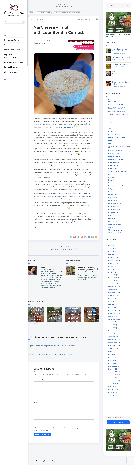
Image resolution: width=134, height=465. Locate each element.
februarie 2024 (113, 278)
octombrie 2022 (113, 316)
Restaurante (112, 218)
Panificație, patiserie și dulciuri (117, 192)
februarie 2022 (113, 331)
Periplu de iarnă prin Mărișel (117, 112)
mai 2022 (111, 322)
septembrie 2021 (113, 346)
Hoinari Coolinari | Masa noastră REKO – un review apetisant (55, 346)
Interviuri (111, 177)
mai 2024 (111, 272)
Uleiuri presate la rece (115, 230)
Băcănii (110, 132)
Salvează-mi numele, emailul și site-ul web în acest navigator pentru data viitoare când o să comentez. (62, 429)
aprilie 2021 (112, 360)
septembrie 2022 (113, 319)
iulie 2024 (111, 266)
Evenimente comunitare (115, 151)
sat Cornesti (88, 44)
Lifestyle (111, 180)
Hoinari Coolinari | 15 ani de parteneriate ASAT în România (54, 354)
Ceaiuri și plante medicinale (116, 137)
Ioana (43, 43)
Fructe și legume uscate (115, 168)
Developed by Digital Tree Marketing (44, 461)
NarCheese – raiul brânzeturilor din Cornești (59, 29)
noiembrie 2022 (113, 313)
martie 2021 (112, 363)
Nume (36, 402)
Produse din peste (114, 209)
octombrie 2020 (113, 378)
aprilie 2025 (112, 249)
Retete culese (112, 221)
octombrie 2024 (113, 260)
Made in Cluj (72, 196)
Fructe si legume (113, 165)
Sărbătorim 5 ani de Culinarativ (117, 104)
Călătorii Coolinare (114, 134)
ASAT (110, 129)
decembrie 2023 (113, 284)
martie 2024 (112, 275)
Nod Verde (81, 196)
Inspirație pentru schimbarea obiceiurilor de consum (117, 108)
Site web (37, 418)
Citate (110, 140)
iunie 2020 (111, 390)
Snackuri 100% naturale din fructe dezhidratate (118, 115)
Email (36, 410)
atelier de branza (86, 41)
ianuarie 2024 (112, 281)
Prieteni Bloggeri (11, 67)
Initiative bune (112, 174)
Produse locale (10, 45)
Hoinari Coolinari (11, 40)
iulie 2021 (111, 351)
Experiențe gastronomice (10, 56)
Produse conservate (114, 204)
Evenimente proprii (114, 154)
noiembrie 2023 (113, 287)
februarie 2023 (113, 304)
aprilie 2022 (112, 325)
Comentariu (38, 380)
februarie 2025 (113, 254)
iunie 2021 (111, 354)
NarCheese (73, 41)
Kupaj (84, 199)
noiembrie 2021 (113, 340)
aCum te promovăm (12, 72)
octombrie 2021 (113, 343)
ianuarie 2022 (112, 334)
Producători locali (12, 50)
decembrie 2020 (113, 372)
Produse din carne (113, 207)
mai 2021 (111, 357)
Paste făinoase (112, 195)
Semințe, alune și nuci (114, 224)
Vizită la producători (114, 233)
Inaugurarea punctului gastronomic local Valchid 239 (119, 100)
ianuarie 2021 (112, 369)
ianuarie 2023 (112, 307)
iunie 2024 (111, 269)
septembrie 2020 (113, 381)
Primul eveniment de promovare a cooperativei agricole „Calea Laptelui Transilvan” (88, 270)
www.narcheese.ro (57, 196)
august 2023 (112, 296)
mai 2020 (111, 393)
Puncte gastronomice (114, 215)
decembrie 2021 (113, 337)
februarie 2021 (113, 366)
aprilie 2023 (112, 301)
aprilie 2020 (112, 396)
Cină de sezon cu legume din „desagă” (64, 249)
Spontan (110, 227)
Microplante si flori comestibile (117, 183)
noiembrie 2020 (113, 375)
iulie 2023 (111, 298)
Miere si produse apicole (116, 186)
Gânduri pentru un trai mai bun (117, 171)
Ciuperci (110, 143)
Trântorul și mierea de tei (63, 7)
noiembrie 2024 (113, 257)
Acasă (7, 35)
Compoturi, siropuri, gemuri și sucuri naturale (119, 147)
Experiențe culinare (114, 157)
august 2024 (112, 263)
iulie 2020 (111, 387)
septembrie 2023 (113, 293)
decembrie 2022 (113, 310)
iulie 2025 (111, 246)
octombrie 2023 (113, 290)
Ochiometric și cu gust (13, 62)
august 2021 (112, 348)
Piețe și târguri (112, 198)
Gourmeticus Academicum (48, 199)
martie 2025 (112, 251)
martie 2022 (112, 328)
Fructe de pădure (113, 162)
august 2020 (112, 384)
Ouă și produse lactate (43, 13)
